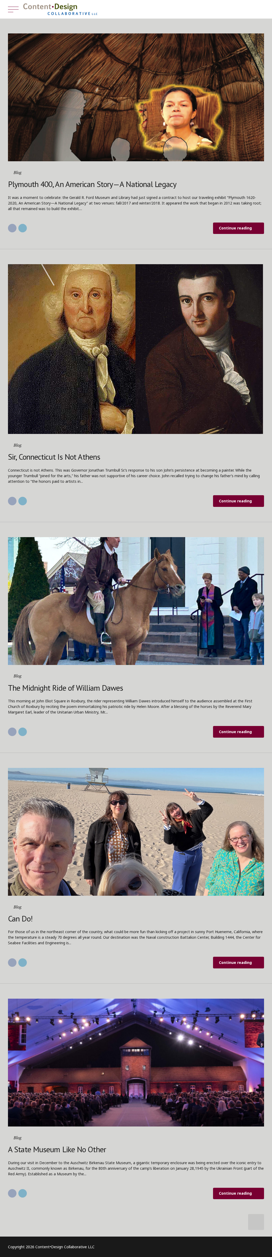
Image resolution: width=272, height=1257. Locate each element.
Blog (18, 172)
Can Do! (20, 918)
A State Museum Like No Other (57, 1149)
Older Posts (256, 1222)
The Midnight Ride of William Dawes (65, 687)
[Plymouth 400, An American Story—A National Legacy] (136, 97)
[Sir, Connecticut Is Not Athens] (136, 349)
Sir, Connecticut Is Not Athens (54, 456)
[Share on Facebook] (12, 228)
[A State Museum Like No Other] (136, 1062)
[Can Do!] (136, 832)
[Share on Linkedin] (22, 228)
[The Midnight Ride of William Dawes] (136, 601)
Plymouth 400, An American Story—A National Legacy (92, 184)
